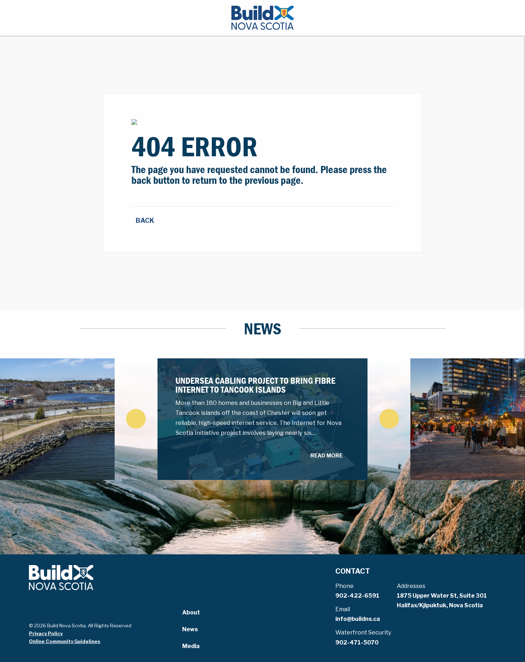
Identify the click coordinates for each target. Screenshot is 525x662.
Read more (326, 455)
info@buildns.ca (357, 619)
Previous (136, 418)
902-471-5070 (357, 642)
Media (191, 646)
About (191, 612)
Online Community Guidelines (64, 641)
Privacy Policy (45, 633)
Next (389, 418)
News (190, 629)
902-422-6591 (357, 595)
